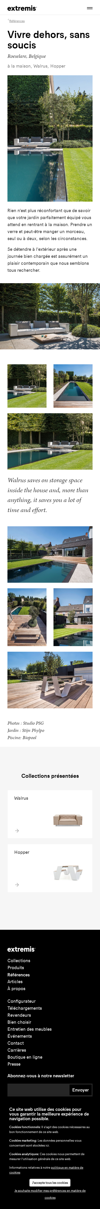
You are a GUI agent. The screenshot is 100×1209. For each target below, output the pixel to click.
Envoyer (80, 1090)
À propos (16, 988)
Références (18, 975)
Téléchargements (24, 1008)
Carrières (16, 1050)
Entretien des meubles (29, 1029)
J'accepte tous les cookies (50, 1183)
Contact (15, 1043)
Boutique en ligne (24, 1057)
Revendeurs (19, 1015)
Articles (15, 981)
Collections (18, 960)
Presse (13, 1064)
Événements (19, 1036)
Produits (15, 967)
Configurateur (21, 1001)
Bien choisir (19, 1022)
